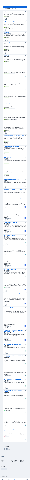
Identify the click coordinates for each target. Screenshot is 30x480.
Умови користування (3, 474)
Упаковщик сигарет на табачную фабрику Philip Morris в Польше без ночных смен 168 (13, 331)
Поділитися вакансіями (13, 460)
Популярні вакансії (6, 448)
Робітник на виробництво (8, 157)
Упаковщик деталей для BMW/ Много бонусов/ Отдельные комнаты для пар (14, 403)
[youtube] (6, 469)
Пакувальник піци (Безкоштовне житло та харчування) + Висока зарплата (13, 356)
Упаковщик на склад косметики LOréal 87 (11, 280)
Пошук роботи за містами (7, 449)
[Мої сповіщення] (28, 1)
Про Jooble (2, 460)
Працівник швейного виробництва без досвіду (11, 179)
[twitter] (3, 469)
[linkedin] (5, 469)
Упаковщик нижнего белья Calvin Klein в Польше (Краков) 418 (14, 258)
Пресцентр (2, 462)
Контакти (2, 461)
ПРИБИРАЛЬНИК (6, 32)
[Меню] (1, 1)
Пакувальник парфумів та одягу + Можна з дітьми (12, 379)
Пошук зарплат (22, 461)
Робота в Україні (3, 466)
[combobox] (2, 473)
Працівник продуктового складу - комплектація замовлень (14, 135)
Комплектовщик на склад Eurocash (10, 124)
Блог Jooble (21, 462)
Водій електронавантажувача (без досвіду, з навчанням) (13, 189)
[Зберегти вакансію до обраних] (26, 12)
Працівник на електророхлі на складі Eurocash (12, 67)
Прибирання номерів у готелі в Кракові (10, 21)
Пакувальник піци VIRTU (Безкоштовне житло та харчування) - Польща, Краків (14, 391)
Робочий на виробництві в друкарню (10, 169)
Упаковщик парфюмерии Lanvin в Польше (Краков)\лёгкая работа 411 (13, 199)
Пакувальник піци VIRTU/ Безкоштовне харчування (12, 344)
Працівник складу (7, 55)
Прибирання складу (7, 11)
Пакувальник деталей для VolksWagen (10, 246)
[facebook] (1, 469)
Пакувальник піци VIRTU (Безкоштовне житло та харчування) (14, 307)
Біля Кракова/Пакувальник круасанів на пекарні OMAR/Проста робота (13, 430)
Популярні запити (22, 460)
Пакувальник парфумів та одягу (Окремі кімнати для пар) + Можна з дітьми (14, 417)
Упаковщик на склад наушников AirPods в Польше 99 (13, 211)
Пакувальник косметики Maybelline (10, 269)
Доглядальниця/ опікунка (8, 42)
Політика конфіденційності (4, 476)
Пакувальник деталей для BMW (9, 235)
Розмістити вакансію (13, 461)
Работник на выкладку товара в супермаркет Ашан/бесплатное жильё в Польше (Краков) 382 (12, 294)
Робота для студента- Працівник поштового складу (12, 103)
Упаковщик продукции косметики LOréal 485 (11, 222)
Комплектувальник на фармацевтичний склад (12, 146)
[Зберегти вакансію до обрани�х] (26, 93)
